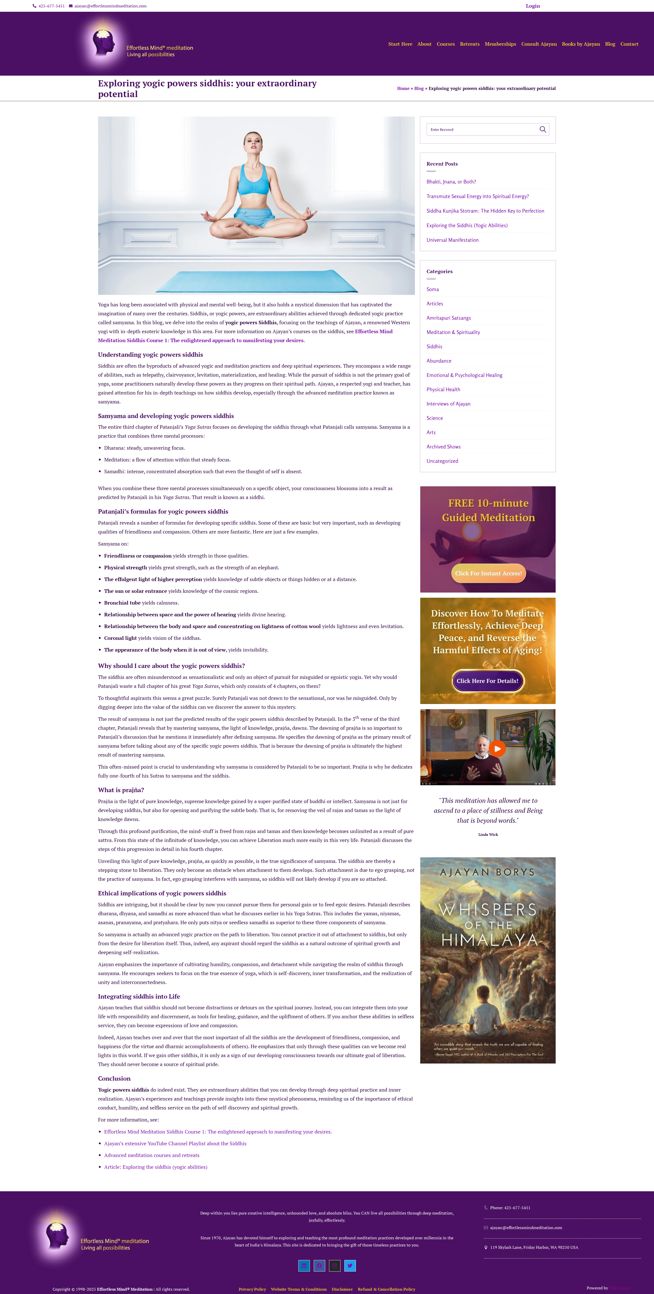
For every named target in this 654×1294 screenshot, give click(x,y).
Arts (431, 432)
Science (435, 418)
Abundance (439, 360)
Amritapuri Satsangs (449, 318)
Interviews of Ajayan (449, 403)
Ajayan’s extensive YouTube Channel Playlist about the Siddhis (175, 1143)
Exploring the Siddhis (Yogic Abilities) (467, 225)
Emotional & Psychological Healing (465, 375)
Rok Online (620, 1288)
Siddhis (434, 346)
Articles (435, 303)
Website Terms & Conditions (299, 1289)
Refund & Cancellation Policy (386, 1289)
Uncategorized (442, 461)
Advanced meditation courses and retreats (152, 1155)
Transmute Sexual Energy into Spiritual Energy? (478, 196)
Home (403, 88)
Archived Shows (444, 446)
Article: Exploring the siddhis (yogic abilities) (155, 1166)
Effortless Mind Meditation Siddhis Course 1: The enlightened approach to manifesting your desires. (218, 1131)
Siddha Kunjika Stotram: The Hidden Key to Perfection (485, 210)
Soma (433, 289)
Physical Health (443, 389)
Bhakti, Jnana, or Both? (451, 181)
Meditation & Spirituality (453, 332)
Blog (419, 88)
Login (533, 5)
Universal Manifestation (453, 240)
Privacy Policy (252, 1289)
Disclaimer (342, 1289)
